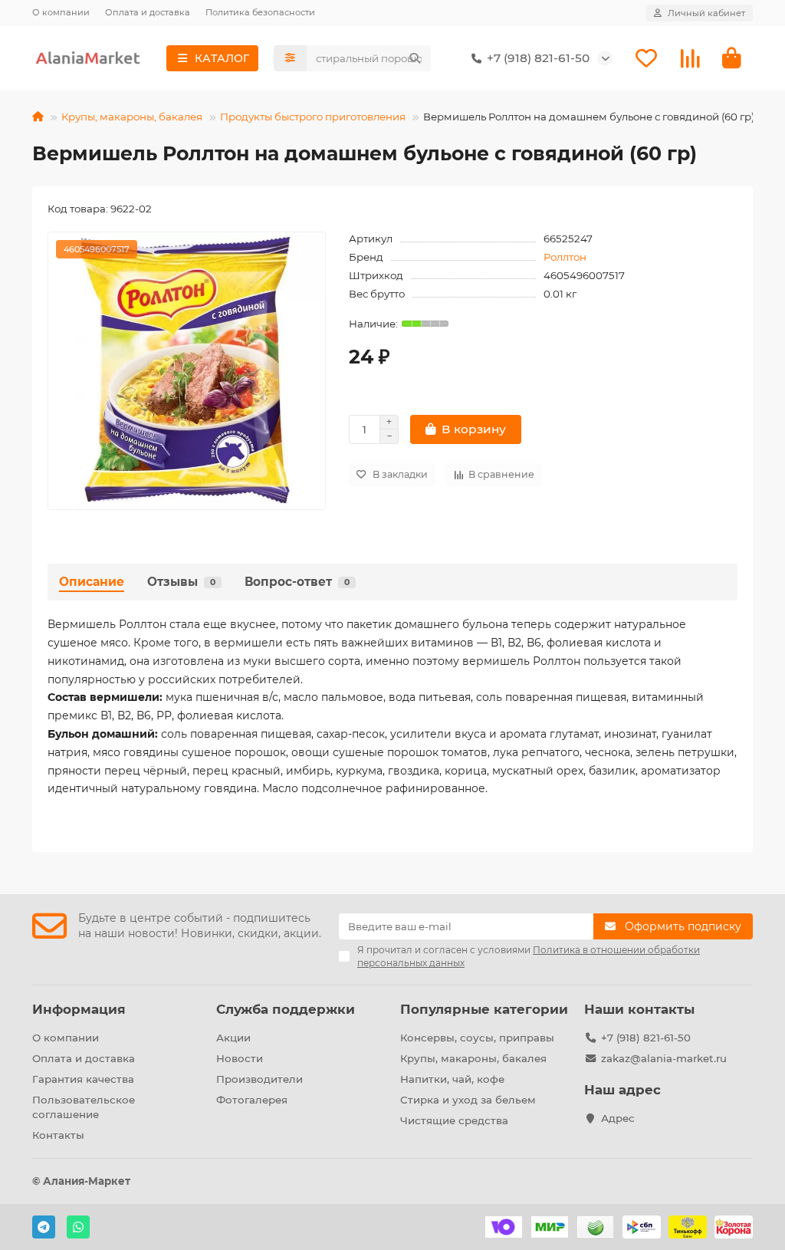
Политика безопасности (260, 12)
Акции (233, 1037)
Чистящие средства (454, 1120)
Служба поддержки (285, 1009)
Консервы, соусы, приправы (477, 1037)
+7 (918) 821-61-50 (646, 1037)
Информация (79, 1009)
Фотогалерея (251, 1100)
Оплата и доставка (147, 12)
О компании (61, 12)
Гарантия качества (83, 1079)
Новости (239, 1058)
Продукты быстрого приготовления (313, 116)
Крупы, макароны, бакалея (131, 116)
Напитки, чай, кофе (452, 1079)
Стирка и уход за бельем (468, 1100)
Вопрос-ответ (297, 581)
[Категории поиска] (290, 58)
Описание (91, 581)
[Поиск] (414, 58)
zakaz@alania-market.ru (664, 1058)
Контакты (58, 1135)
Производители (259, 1079)
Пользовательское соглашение (83, 1107)
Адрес (618, 1118)
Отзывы (181, 581)
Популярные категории (484, 1009)
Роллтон (565, 257)
